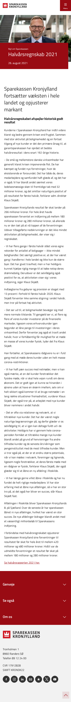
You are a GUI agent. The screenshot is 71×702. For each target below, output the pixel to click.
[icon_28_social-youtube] (54, 679)
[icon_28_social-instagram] (14, 679)
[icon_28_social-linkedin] (22, 679)
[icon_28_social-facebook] (6, 679)
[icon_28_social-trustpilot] (38, 679)
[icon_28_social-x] (46, 679)
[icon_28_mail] (30, 679)
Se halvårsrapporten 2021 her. (22, 562)
